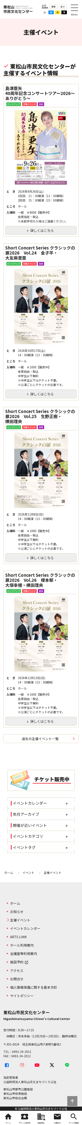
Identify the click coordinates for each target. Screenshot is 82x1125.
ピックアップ (13, 104)
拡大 (63, 6)
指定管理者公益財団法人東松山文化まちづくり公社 (29, 1079)
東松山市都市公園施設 (18, 1089)
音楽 (41, 104)
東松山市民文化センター (18, 9)
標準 (53, 6)
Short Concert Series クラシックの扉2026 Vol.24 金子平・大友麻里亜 (40, 252)
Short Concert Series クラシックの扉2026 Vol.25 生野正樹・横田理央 (40, 416)
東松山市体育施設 (15, 1093)
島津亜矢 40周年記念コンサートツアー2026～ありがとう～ (40, 93)
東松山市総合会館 (15, 1098)
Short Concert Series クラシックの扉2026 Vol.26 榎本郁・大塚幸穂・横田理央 (40, 580)
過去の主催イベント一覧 (40, 738)
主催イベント (29, 104)
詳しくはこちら (40, 230)
